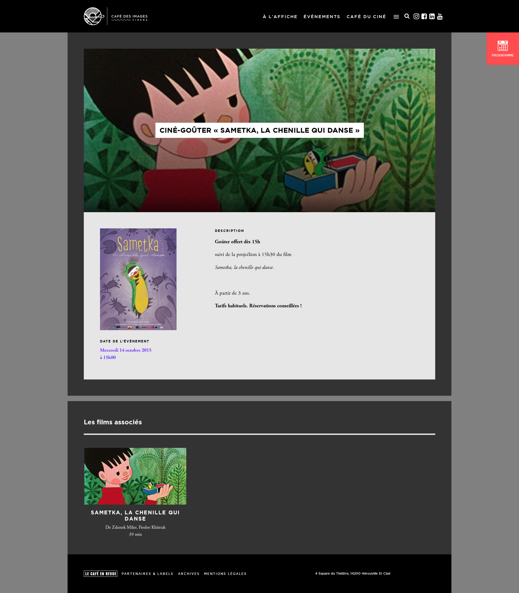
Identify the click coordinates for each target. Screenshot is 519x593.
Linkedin (432, 16)
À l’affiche (280, 16)
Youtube (440, 16)
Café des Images (115, 16)
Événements (322, 16)
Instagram (416, 16)
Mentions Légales (225, 573)
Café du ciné (366, 16)
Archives (189, 573)
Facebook (424, 16)
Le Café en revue (100, 574)
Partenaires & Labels (148, 573)
